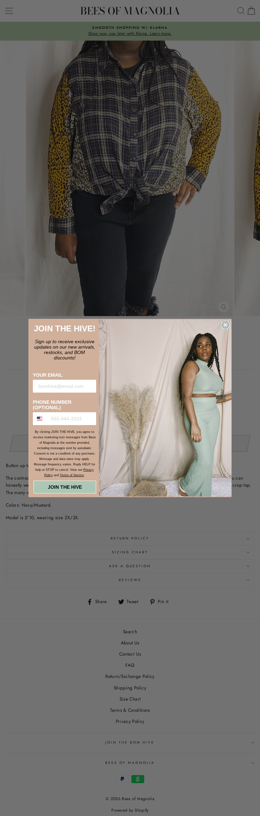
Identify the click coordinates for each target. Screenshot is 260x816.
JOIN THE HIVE (65, 487)
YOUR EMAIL (48, 375)
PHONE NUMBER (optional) (52, 404)
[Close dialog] (225, 325)
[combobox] (40, 419)
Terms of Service (72, 475)
